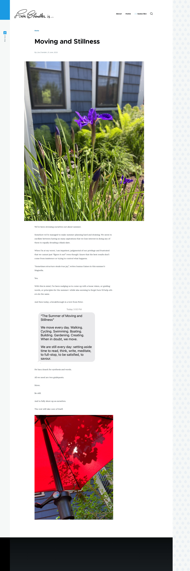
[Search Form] (151, 14)
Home (37, 31)
